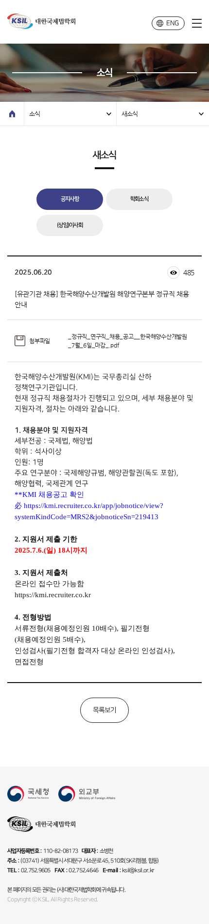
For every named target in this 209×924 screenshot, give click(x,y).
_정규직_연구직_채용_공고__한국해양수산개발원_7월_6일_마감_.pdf (127, 341)
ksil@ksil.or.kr (138, 870)
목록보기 (105, 710)
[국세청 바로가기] (28, 794)
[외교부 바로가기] (86, 794)
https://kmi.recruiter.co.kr (53, 595)
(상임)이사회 (70, 225)
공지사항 (70, 199)
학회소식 (139, 199)
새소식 (130, 113)
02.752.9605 (36, 870)
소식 (34, 113)
